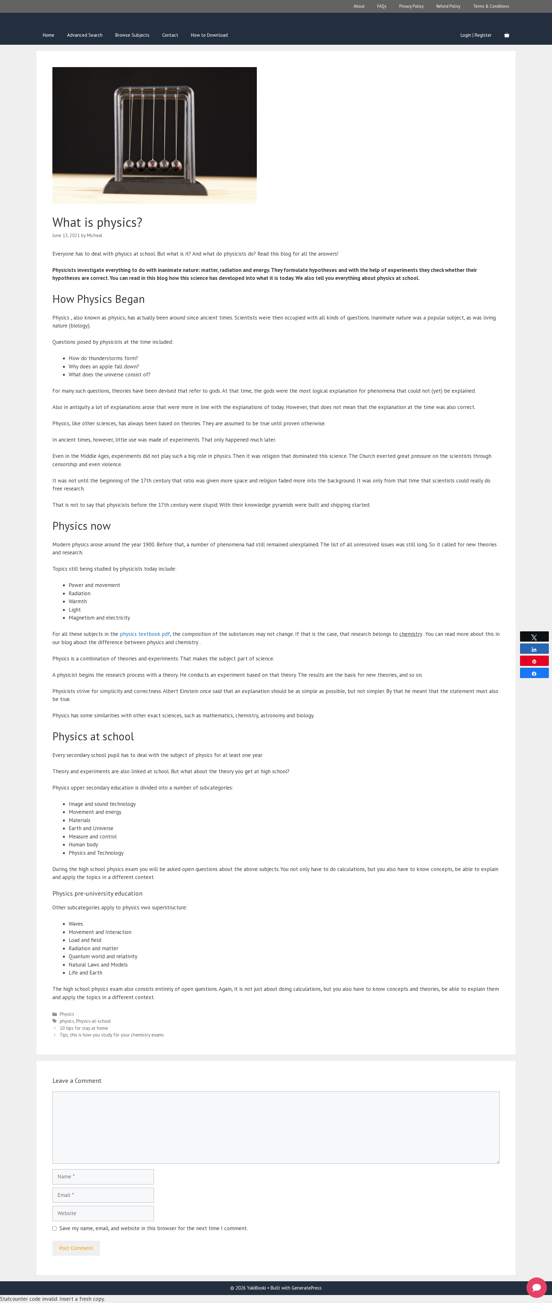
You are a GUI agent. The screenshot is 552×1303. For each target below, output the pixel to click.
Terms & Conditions (491, 6)
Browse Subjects (132, 35)
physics (67, 1021)
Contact (170, 35)
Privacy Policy (411, 6)
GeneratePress (307, 1288)
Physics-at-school (93, 1021)
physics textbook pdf (145, 633)
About (359, 6)
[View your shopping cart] (507, 35)
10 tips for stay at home (84, 1028)
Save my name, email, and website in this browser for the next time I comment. (153, 1228)
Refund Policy (448, 6)
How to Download (209, 35)
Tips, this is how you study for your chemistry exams (112, 1035)
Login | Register (476, 35)
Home (48, 35)
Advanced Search (85, 35)
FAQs (382, 6)
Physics (67, 1014)
